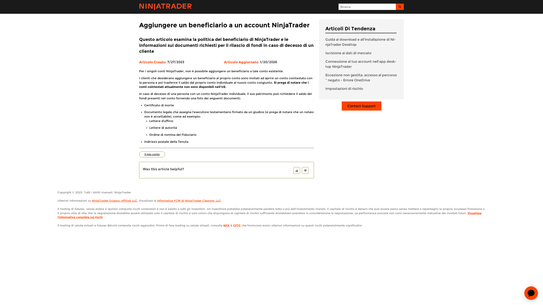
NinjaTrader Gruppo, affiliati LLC (114, 200)
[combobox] (367, 7)
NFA (226, 225)
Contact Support (361, 106)
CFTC (237, 225)
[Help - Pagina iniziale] (165, 7)
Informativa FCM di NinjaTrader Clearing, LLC (189, 200)
